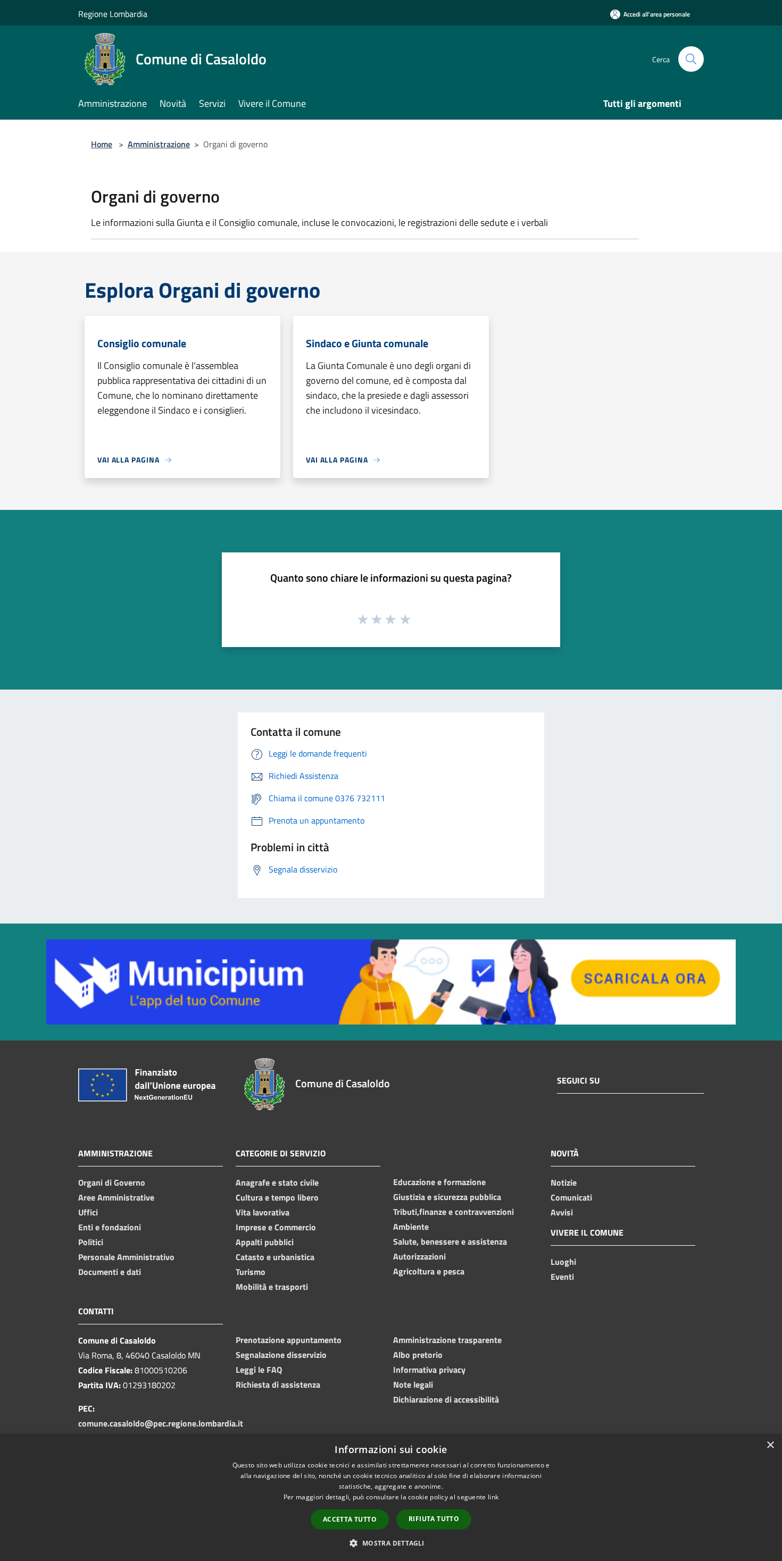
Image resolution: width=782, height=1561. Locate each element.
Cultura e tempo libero (277, 1197)
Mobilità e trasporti (272, 1286)
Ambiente (411, 1226)
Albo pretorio (418, 1354)
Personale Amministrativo (126, 1257)
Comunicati (571, 1197)
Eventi (562, 1276)
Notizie (564, 1182)
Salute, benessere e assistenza (450, 1241)
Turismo (250, 1271)
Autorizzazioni (419, 1256)
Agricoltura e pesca (428, 1271)
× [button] (770, 1445)
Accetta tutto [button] (350, 1519)
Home (101, 144)
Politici (90, 1242)
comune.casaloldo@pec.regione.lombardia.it (160, 1423)
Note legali (413, 1384)
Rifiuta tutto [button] (434, 1518)
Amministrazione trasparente (447, 1339)
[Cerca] (691, 59)
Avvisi (562, 1212)
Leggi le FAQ (259, 1369)
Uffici (88, 1212)
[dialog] (391, 1497)
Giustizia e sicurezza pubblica (447, 1196)
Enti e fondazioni (109, 1227)
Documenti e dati (109, 1271)
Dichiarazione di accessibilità (446, 1399)
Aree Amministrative (116, 1197)
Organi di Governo (111, 1182)
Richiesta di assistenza (278, 1384)
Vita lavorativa (262, 1212)
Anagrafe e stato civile (277, 1182)
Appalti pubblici (265, 1242)
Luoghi (563, 1261)
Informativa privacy (429, 1369)
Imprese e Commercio (276, 1227)
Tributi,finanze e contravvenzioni (453, 1211)
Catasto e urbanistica (275, 1257)
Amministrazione (159, 144)
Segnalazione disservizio (281, 1354)
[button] (390, 1543)
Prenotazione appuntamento (289, 1339)
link (493, 1496)
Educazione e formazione (439, 1182)
